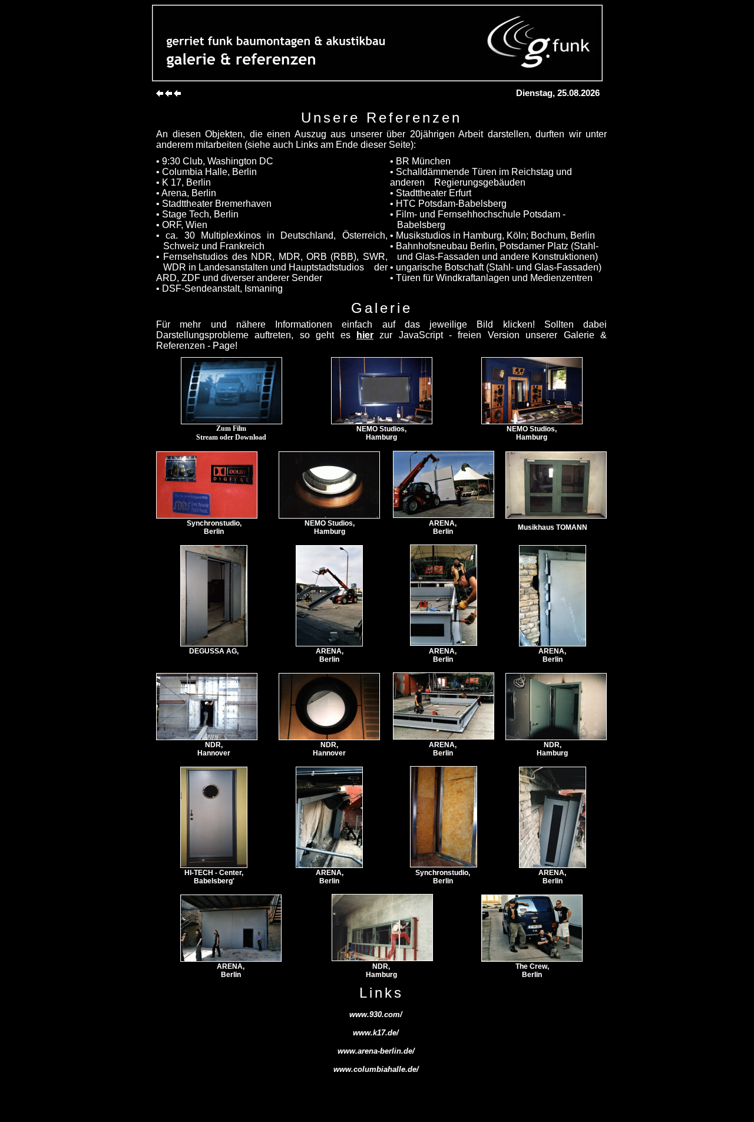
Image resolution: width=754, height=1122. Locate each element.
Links (308, 145)
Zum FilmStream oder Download (231, 432)
